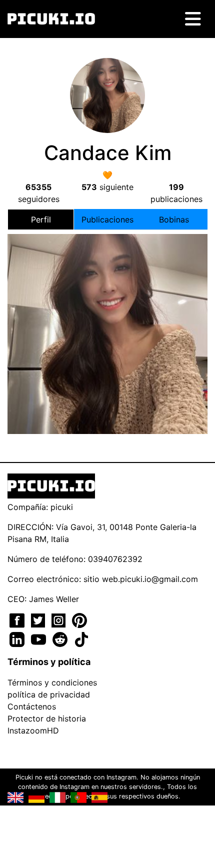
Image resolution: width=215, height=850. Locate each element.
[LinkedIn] (18, 639)
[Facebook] (18, 619)
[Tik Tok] (81, 639)
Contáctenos (32, 707)
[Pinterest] (79, 619)
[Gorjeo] (39, 619)
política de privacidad (49, 695)
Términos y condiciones (52, 683)
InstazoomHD (33, 731)
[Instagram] (60, 619)
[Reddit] (61, 639)
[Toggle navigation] (193, 19)
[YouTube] (39, 639)
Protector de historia (47, 719)
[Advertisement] (107, 318)
